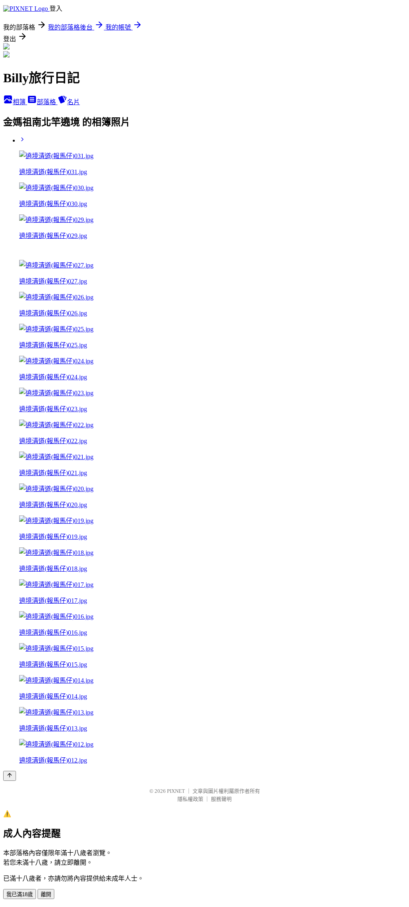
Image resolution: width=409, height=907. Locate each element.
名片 (73, 102)
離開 (46, 894)
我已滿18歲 (19, 894)
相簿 (20, 102)
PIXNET (176, 791)
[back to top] (9, 776)
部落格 (47, 102)
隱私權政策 (190, 799)
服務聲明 (221, 799)
